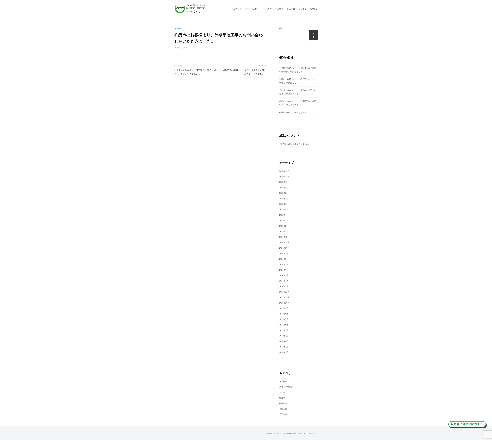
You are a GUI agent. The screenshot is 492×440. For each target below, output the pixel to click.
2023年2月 (283, 347)
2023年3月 (283, 341)
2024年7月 (283, 264)
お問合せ (314, 9)
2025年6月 (283, 204)
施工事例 (291, 9)
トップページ (236, 9)
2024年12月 (284, 237)
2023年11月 (284, 297)
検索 (281, 28)
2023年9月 (283, 308)
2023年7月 (283, 319)
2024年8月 (283, 259)
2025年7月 (283, 198)
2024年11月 (284, 242)
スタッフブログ (286, 387)
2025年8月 (283, 193)
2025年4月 (283, 215)
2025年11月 (284, 176)
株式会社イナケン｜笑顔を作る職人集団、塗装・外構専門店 (293, 433)
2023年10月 (284, 303)
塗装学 (282, 398)
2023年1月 (283, 352)
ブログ (266, 9)
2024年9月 (283, 253)
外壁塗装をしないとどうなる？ (292, 112)
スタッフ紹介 (251, 9)
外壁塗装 (283, 403)
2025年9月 (283, 187)
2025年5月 (283, 209)
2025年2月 (283, 226)
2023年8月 (283, 314)
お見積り (279, 9)
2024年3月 (283, 286)
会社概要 (302, 9)
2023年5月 (283, 330)
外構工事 (283, 409)
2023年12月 (284, 292)
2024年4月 (283, 281)
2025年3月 (283, 220)
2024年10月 (284, 248)
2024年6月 (283, 270)
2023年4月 (283, 336)
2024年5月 (283, 275)
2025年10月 (284, 182)
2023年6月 (283, 325)
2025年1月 (283, 231)
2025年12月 (284, 171)
